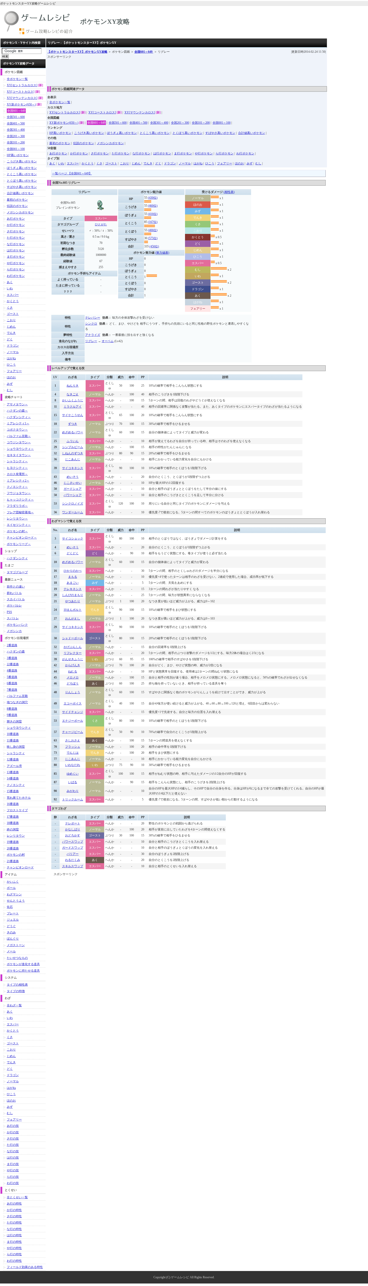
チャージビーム (72, 732)
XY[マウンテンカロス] (139, 112)
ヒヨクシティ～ (17, 468)
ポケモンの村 (16, 854)
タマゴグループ (17, 572)
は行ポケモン (162, 153)
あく (52, 163)
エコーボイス (73, 703)
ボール (11, 888)
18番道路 (13, 823)
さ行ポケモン (100, 153)
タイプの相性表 (17, 984)
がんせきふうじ (72, 659)
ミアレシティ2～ (18, 480)
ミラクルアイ (73, 406)
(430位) (152, 197)
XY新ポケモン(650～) (63, 122)
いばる (72, 782)
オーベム (108, 341)
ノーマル (185, 163)
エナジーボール (72, 720)
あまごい (73, 583)
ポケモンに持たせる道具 (23, 970)
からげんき (72, 665)
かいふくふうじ (72, 400)
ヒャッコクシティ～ (20, 499)
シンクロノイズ (72, 503)
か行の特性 (14, 1210)
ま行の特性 (14, 1242)
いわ (61, 163)
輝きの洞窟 (14, 721)
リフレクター (73, 653)
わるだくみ (72, 860)
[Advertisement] (138, 70)
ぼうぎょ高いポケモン (122, 133)
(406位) (152, 230)
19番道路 (13, 842)
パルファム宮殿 (17, 696)
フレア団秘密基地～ (20, 512)
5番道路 (12, 677)
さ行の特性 (14, 1216)
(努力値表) (162, 252)
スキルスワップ (72, 866)
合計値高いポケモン (251, 133)
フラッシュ (72, 746)
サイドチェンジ (72, 712)
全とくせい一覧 (17, 1197)
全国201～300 (180, 122)
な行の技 (13, 1151)
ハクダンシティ (17, 558)
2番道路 (12, 645)
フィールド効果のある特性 (25, 1267)
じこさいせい (73, 483)
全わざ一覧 (14, 1005)
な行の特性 (14, 1229)
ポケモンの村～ (17, 531)
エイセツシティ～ (19, 525)
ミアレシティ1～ (18, 423)
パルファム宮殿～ (19, 436)
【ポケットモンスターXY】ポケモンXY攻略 (77, 51)
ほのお (239, 163)
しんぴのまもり (72, 595)
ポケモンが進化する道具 (23, 964)
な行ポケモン (141, 153)
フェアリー (224, 163)
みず (250, 163)
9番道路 (12, 715)
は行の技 (13, 1157)
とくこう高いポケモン (155, 133)
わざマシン (14, 894)
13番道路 (13, 772)
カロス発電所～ (17, 474)
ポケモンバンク (17, 625)
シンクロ (91, 323)
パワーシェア (73, 495)
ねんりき (73, 385)
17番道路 (13, 816)
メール (11, 951)
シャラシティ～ (17, 461)
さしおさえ (72, 740)
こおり (124, 163)
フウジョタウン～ (19, 493)
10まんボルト (73, 610)
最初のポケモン (59, 143)
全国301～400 (159, 122)
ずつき (72, 424)
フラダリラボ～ (17, 506)
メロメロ (73, 677)
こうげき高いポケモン (89, 133)
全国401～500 (138, 122)
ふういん (73, 441)
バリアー (73, 854)
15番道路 (13, 791)
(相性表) (229, 192)
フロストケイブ (17, 810)
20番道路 (13, 848)
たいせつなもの (17, 958)
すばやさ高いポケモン (220, 133)
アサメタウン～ (17, 404)
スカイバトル (16, 599)
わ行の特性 (14, 1261)
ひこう (209, 163)
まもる (72, 577)
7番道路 (12, 689)
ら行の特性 (14, 1254)
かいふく (13, 881)
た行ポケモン (121, 153)
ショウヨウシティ (19, 727)
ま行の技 (13, 1164)
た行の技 (13, 1145)
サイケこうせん (72, 415)
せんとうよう (16, 900)
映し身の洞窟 (16, 746)
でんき (147, 163)
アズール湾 (14, 766)
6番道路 (12, 683)
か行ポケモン (79, 153)
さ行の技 (13, 1138)
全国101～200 (201, 122)
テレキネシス (73, 589)
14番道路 (13, 778)
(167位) (152, 222)
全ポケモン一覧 (59, 102)
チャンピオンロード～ (22, 537)
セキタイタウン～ (19, 455)
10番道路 (13, 734)
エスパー (73, 163)
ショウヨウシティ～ (20, 449)
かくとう (88, 163)
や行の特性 (14, 1248)
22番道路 (13, 664)
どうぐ (11, 926)
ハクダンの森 (16, 651)
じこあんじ (72, 459)
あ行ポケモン (58, 153)
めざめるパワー (72, 432)
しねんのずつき (72, 453)
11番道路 (13, 740)
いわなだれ (72, 765)
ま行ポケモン (183, 153)
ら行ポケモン (225, 153)
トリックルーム (72, 799)
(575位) (152, 238)
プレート (13, 913)
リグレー (91, 341)
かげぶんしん (73, 647)
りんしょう (72, 692)
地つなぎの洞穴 (17, 702)
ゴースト (111, 163)
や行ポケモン (204, 153)
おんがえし (72, 618)
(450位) (154, 246)
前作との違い (16, 586)
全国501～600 (118, 122)
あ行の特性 (14, 1203)
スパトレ (13, 618)
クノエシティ (16, 785)
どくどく (73, 553)
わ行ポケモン (245, 153)
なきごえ (73, 394)
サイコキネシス (72, 468)
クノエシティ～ (17, 487)
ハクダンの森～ (17, 410)
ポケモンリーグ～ (19, 544)
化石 (10, 907)
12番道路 (13, 759)
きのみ (11, 932)
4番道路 (12, 670)
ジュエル (13, 919)
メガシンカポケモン (110, 143)
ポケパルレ (14, 605)
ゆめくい (73, 773)
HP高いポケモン (60, 133)
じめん (136, 163)
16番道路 (13, 804)
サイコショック (72, 538)
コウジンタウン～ (19, 442)
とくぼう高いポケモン (187, 133)
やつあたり (72, 601)
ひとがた (101, 224)
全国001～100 (222, 122)
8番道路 (12, 708)
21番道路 (13, 861)
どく (158, 163)
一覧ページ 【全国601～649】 (72, 173)
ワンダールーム (72, 512)
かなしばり (72, 829)
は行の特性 (14, 1235)
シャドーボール (72, 638)
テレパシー (92, 317)
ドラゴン (170, 163)
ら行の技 (13, 1177)
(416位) (152, 214)
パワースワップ (72, 841)
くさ (99, 163)
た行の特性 (14, 1222)
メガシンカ (14, 631)
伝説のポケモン (83, 143)
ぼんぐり (13, 938)
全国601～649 (143, 51)
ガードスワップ (72, 847)
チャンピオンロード (20, 867)
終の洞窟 (13, 829)
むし (258, 163)
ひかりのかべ (73, 571)
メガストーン (16, 945)
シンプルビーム (72, 447)
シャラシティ (16, 753)
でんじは (73, 752)
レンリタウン (16, 835)
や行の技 (13, 1170)
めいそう (73, 477)
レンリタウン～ (17, 518)
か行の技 (13, 1132)
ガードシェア (73, 489)
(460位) (152, 205)
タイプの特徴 (16, 991)
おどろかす (72, 835)
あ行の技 (13, 1126)
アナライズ (92, 335)
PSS (9, 612)
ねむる (72, 671)
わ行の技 (13, 1183)
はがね (198, 163)
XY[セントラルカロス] (64, 112)
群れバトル (14, 593)
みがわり (73, 791)
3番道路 (12, 658)
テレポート (72, 823)
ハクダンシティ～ (19, 417)
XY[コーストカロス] (102, 112)
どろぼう (73, 683)
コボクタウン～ (17, 429)
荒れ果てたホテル (19, 797)
